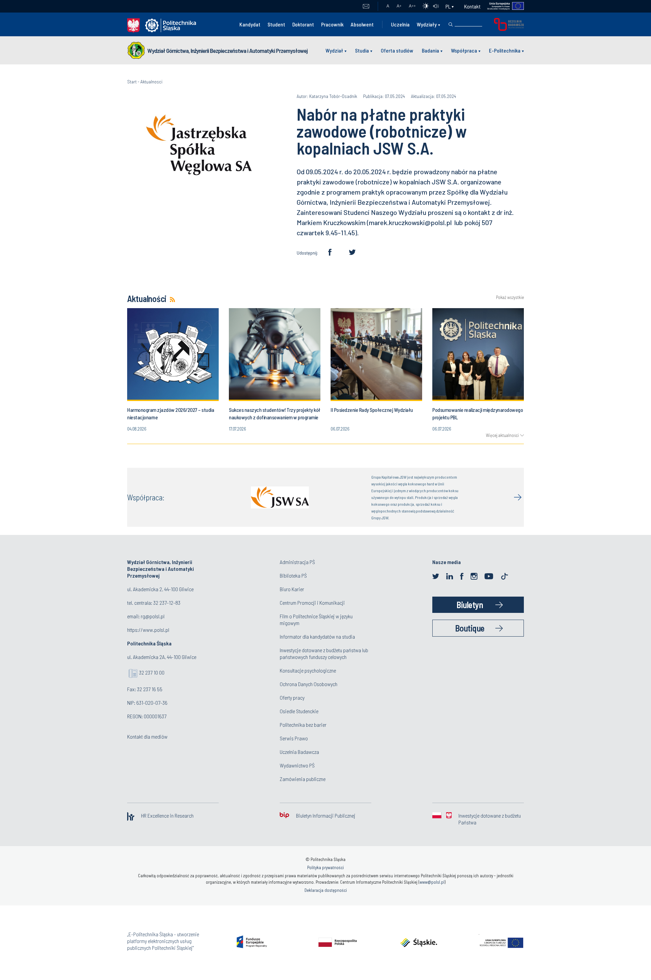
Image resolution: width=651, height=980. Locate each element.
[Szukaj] (451, 24)
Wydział (334, 50)
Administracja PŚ (297, 562)
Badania (430, 50)
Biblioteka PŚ (293, 575)
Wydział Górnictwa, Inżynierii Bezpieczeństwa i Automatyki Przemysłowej (227, 50)
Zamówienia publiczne (303, 779)
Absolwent (362, 24)
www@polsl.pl (432, 882)
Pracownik (332, 24)
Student (276, 24)
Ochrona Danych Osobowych (308, 684)
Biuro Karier (292, 589)
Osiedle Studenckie (299, 711)
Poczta (366, 6)
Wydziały (427, 24)
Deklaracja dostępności (325, 890)
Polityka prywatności (325, 867)
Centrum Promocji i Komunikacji (312, 602)
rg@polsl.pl (152, 616)
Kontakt (472, 6)
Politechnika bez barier (303, 724)
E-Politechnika (504, 50)
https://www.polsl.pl (148, 629)
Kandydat (249, 24)
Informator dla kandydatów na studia (317, 636)
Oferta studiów (397, 50)
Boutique (470, 628)
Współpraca (464, 50)
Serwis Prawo (294, 738)
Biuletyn (469, 604)
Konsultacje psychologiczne (308, 670)
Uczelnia (400, 24)
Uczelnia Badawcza (299, 751)
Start (132, 81)
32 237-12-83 (166, 602)
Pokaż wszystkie (510, 297)
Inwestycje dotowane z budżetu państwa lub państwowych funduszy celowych (324, 653)
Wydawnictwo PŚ (297, 765)
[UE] (502, 6)
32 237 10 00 (151, 672)
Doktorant (303, 24)
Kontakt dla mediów (147, 736)
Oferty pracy (292, 697)
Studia (362, 50)
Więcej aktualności (502, 435)
